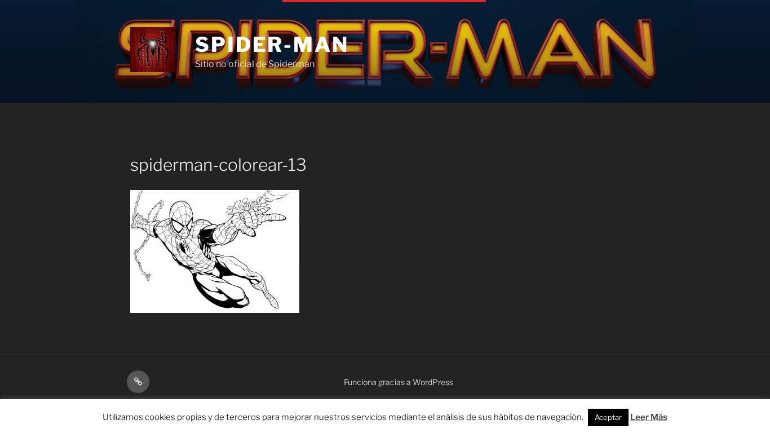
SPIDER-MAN (272, 44)
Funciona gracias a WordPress (398, 382)
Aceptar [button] (608, 417)
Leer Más (648, 417)
